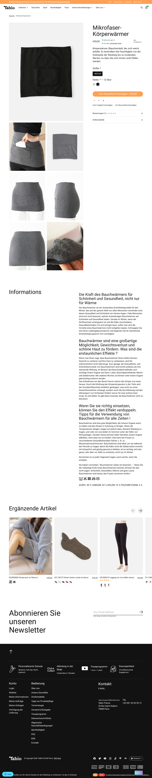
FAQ (33, 734)
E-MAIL (101, 688)
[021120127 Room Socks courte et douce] (76, 546)
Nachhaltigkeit (55, 7)
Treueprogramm (99, 666)
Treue (66, 7)
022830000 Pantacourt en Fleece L (23, 577)
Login (11, 688)
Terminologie (37, 705)
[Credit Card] (140, 768)
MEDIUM (97, 73)
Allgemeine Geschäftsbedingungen (42, 724)
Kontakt (35, 742)
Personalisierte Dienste (30, 666)
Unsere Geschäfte (39, 692)
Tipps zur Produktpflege (42, 701)
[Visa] (133, 768)
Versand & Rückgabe (40, 709)
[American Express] (94, 768)
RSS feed (57, 758)
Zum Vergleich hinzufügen (103, 105)
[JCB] (108, 768)
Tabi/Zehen (35, 7)
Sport (45, 7)
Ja (95, 775)
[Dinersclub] (116, 768)
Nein (102, 775)
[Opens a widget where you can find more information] (7, 774)
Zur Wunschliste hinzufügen (125, 105)
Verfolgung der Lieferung (16, 711)
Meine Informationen (19, 696)
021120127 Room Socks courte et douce (71, 577)
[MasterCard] (126, 768)
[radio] (94, 84)
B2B (33, 738)
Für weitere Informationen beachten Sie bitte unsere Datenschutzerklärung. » (127, 775)
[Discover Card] (101, 768)
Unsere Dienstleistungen (81, 7)
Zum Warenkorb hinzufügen (118, 94)
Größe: (97, 68)
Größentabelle (38, 696)
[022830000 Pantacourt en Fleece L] (30, 546)
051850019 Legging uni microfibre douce (117, 577)
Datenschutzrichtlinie (41, 718)
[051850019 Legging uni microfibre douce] (121, 546)
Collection (22, 7)
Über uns (99, 7)
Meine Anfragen (16, 705)
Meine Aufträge (16, 701)
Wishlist (12, 692)
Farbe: (102, 80)
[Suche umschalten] (142, 8)
